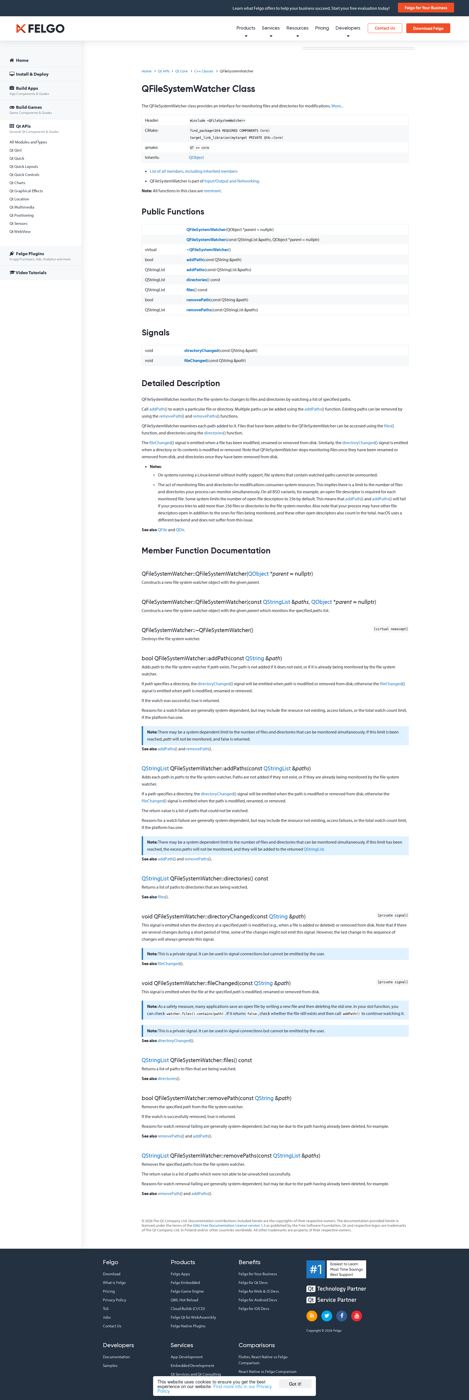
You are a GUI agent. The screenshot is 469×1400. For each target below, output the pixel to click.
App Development (187, 1356)
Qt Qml (15, 150)
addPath (194, 259)
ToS (106, 1308)
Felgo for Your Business (426, 7)
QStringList (276, 602)
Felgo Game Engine (187, 1291)
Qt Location (19, 198)
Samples (110, 1365)
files (190, 289)
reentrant (212, 190)
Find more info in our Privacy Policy (214, 1388)
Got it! (295, 1383)
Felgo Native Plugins (188, 1325)
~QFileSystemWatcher (207, 249)
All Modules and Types (28, 142)
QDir (180, 529)
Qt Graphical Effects (26, 190)
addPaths (195, 269)
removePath (198, 299)
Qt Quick (16, 158)
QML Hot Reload (184, 1299)
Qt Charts (17, 182)
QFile (162, 529)
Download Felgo (428, 28)
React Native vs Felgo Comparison (267, 1371)
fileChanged (195, 360)
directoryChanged (201, 350)
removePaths (198, 309)
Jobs (107, 1317)
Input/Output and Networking (231, 181)
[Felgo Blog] (311, 1316)
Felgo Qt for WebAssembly (193, 1317)
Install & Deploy (32, 74)
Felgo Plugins (40, 256)
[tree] (40, 167)
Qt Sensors (18, 223)
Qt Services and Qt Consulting (196, 1374)
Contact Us (385, 28)
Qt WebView (20, 231)
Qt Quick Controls (24, 174)
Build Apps (29, 90)
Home (21, 60)
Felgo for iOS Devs (254, 1308)
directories (196, 279)
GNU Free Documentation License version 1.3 (229, 1225)
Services (271, 28)
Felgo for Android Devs (258, 1299)
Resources (297, 28)
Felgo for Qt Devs (253, 1282)
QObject (196, 157)
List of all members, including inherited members (193, 171)
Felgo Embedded (185, 1282)
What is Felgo (114, 1282)
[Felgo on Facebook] (341, 1316)
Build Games (30, 109)
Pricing (322, 28)
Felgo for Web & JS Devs (259, 1291)
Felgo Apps (180, 1273)
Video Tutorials (30, 272)
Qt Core (181, 71)
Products (245, 28)
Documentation (116, 1356)
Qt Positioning (21, 215)
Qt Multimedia (21, 207)
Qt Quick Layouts (23, 166)
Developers (347, 28)
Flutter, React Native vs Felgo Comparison (263, 1359)
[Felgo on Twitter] (326, 1316)
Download (111, 1273)
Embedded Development (192, 1365)
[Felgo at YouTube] (356, 1316)
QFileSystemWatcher (206, 229)
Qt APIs (34, 128)
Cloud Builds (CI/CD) (188, 1308)
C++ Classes (203, 71)
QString (254, 658)
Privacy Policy (114, 1299)
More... (337, 105)
